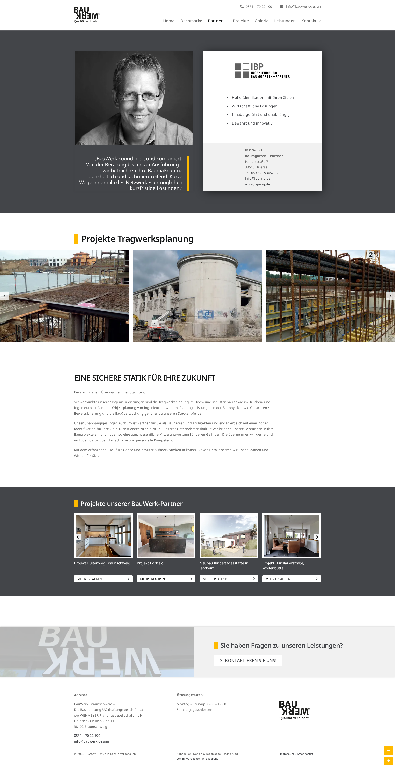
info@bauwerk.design (91, 741)
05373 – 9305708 (264, 173)
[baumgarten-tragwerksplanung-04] (197, 296)
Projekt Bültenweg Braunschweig (102, 563)
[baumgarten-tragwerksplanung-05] (64, 296)
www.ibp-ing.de (257, 184)
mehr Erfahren (89, 579)
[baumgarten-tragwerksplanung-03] (330, 296)
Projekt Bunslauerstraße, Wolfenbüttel (283, 565)
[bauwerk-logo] (87, 8)
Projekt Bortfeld (150, 563)
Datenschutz (305, 753)
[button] (4, 296)
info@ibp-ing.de (258, 178)
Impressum (286, 753)
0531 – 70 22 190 (87, 735)
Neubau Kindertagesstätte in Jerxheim (224, 565)
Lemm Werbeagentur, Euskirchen (198, 758)
